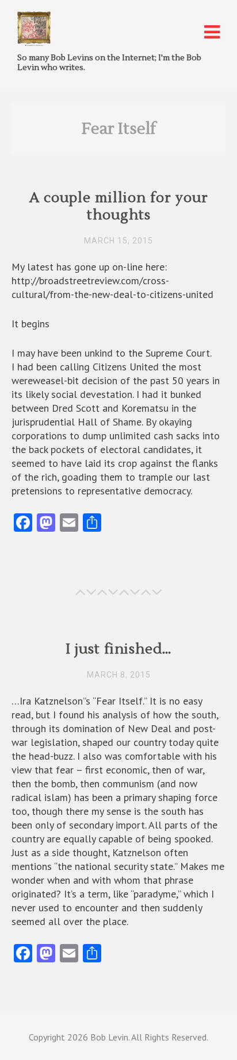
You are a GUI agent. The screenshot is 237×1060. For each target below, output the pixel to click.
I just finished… (119, 649)
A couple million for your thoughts (118, 206)
